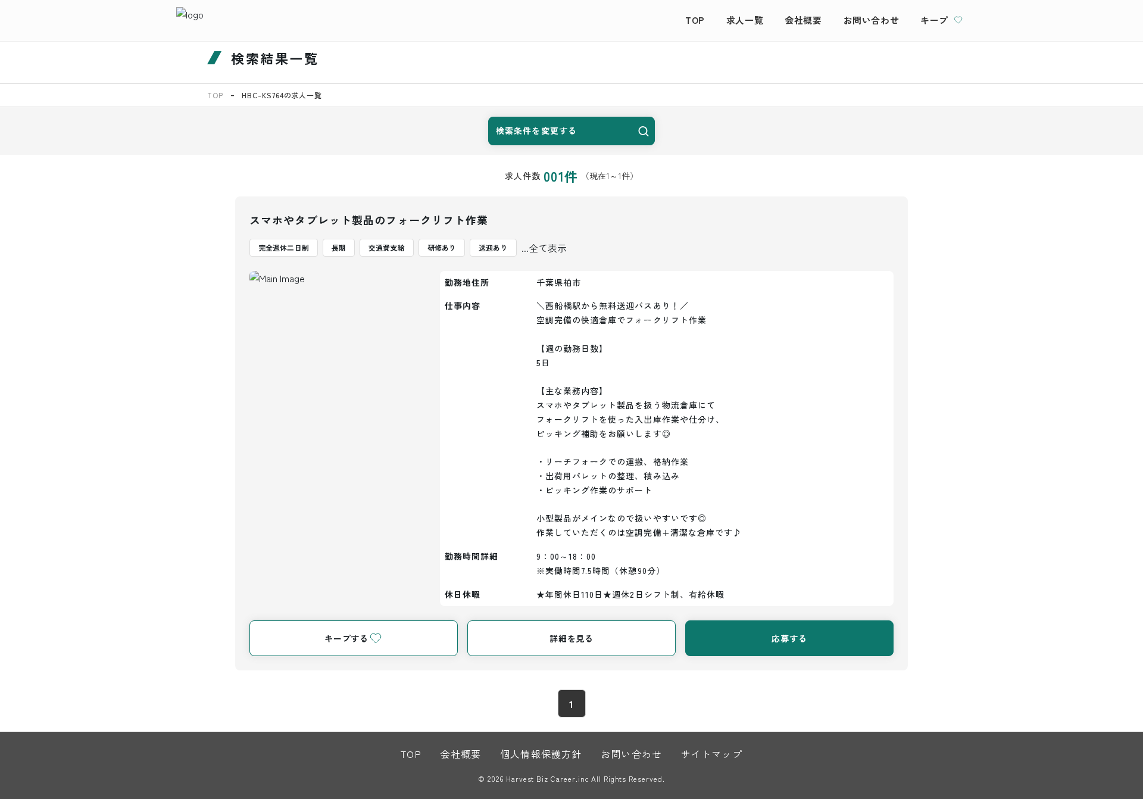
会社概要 (803, 20)
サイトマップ (711, 754)
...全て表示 (544, 248)
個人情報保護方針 (541, 754)
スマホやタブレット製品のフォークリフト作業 (369, 219)
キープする (346, 638)
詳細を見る (571, 638)
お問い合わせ (872, 20)
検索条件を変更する (536, 130)
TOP (695, 20)
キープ (934, 20)
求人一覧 (744, 20)
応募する (789, 638)
